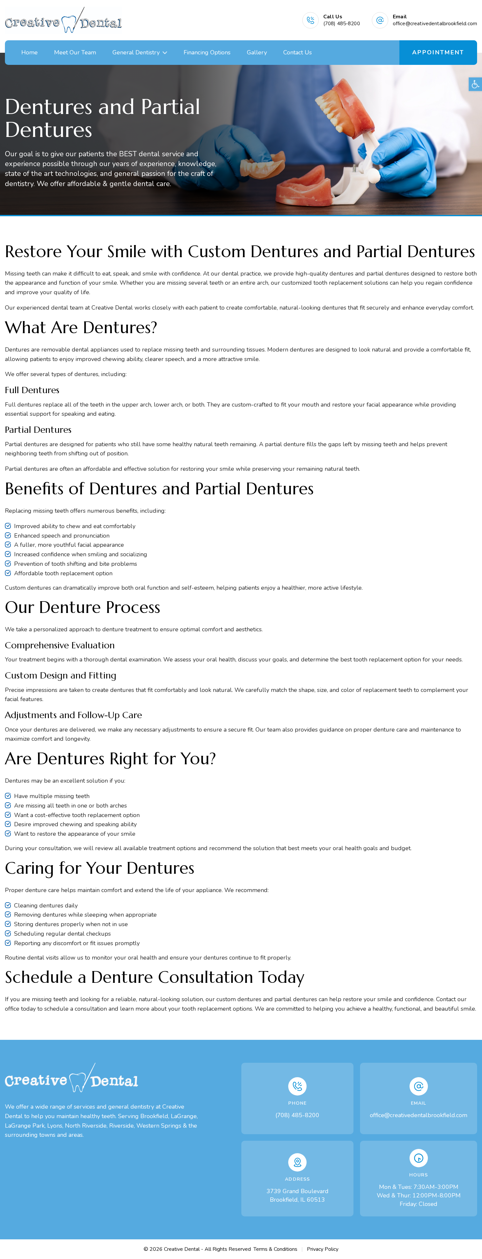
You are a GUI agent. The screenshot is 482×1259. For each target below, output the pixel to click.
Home (29, 52)
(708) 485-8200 (297, 1115)
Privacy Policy (322, 1249)
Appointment (438, 52)
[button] (165, 52)
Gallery (257, 52)
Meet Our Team (75, 52)
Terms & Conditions (275, 1249)
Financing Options (207, 52)
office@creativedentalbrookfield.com (418, 1115)
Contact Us (297, 52)
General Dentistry (136, 52)
